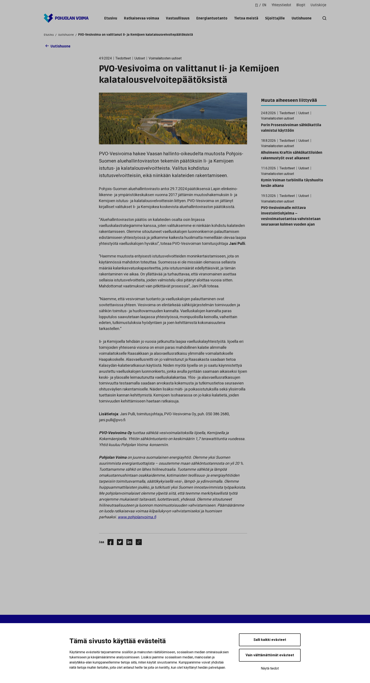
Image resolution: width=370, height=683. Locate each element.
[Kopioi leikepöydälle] (137, 542)
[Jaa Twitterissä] (118, 542)
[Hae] (323, 18)
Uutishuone (302, 18)
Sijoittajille (275, 18)
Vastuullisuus (177, 18)
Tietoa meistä (246, 18)
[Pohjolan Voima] (66, 18)
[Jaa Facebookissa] (108, 542)
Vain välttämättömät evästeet (270, 655)
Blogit (300, 5)
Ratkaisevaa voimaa (141, 18)
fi (256, 5)
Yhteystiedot (281, 5)
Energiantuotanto (211, 18)
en (264, 5)
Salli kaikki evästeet (270, 639)
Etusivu (110, 18)
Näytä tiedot (270, 668)
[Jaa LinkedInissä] (127, 542)
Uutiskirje (318, 5)
